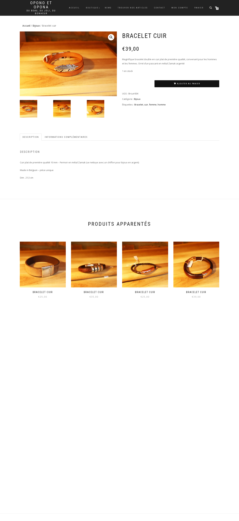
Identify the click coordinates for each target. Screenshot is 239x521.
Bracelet (138, 104)
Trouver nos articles (133, 8)
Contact (159, 8)
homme (162, 104)
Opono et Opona (41, 5)
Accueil (74, 8)
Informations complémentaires (66, 137)
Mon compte (179, 8)
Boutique (92, 8)
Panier (198, 8)
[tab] (31, 137)
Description (31, 137)
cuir (146, 104)
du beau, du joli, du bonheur (41, 12)
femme (153, 104)
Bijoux (36, 25)
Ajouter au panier (188, 84)
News (108, 8)
